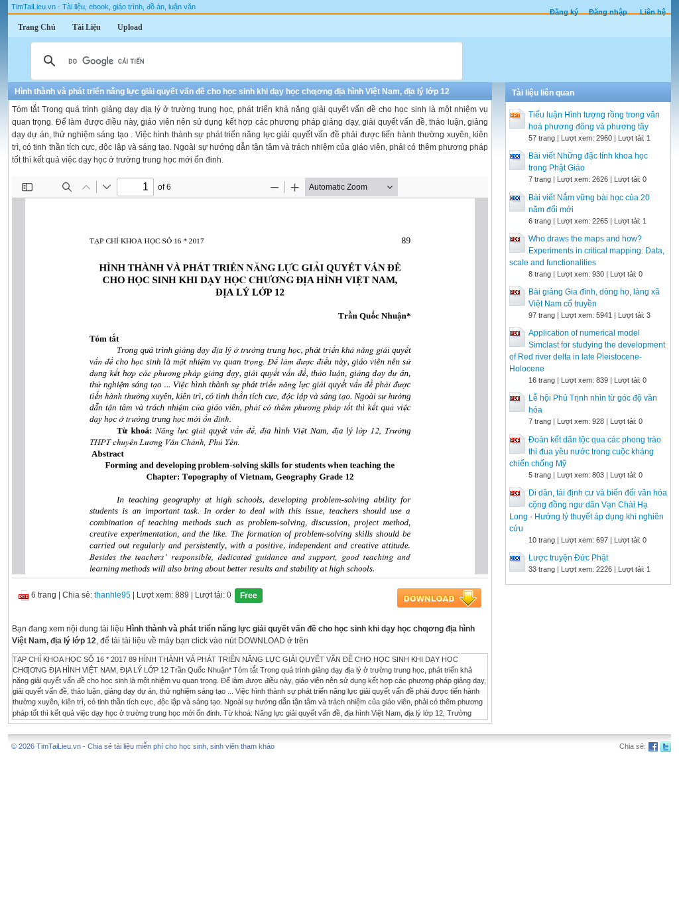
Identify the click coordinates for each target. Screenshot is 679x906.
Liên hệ (653, 12)
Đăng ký (564, 12)
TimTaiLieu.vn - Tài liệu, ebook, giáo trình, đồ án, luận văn (103, 7)
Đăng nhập (608, 12)
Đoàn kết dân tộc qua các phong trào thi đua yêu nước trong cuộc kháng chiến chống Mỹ (585, 451)
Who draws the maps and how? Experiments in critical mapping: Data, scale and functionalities (586, 250)
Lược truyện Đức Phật (568, 557)
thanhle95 (112, 595)
